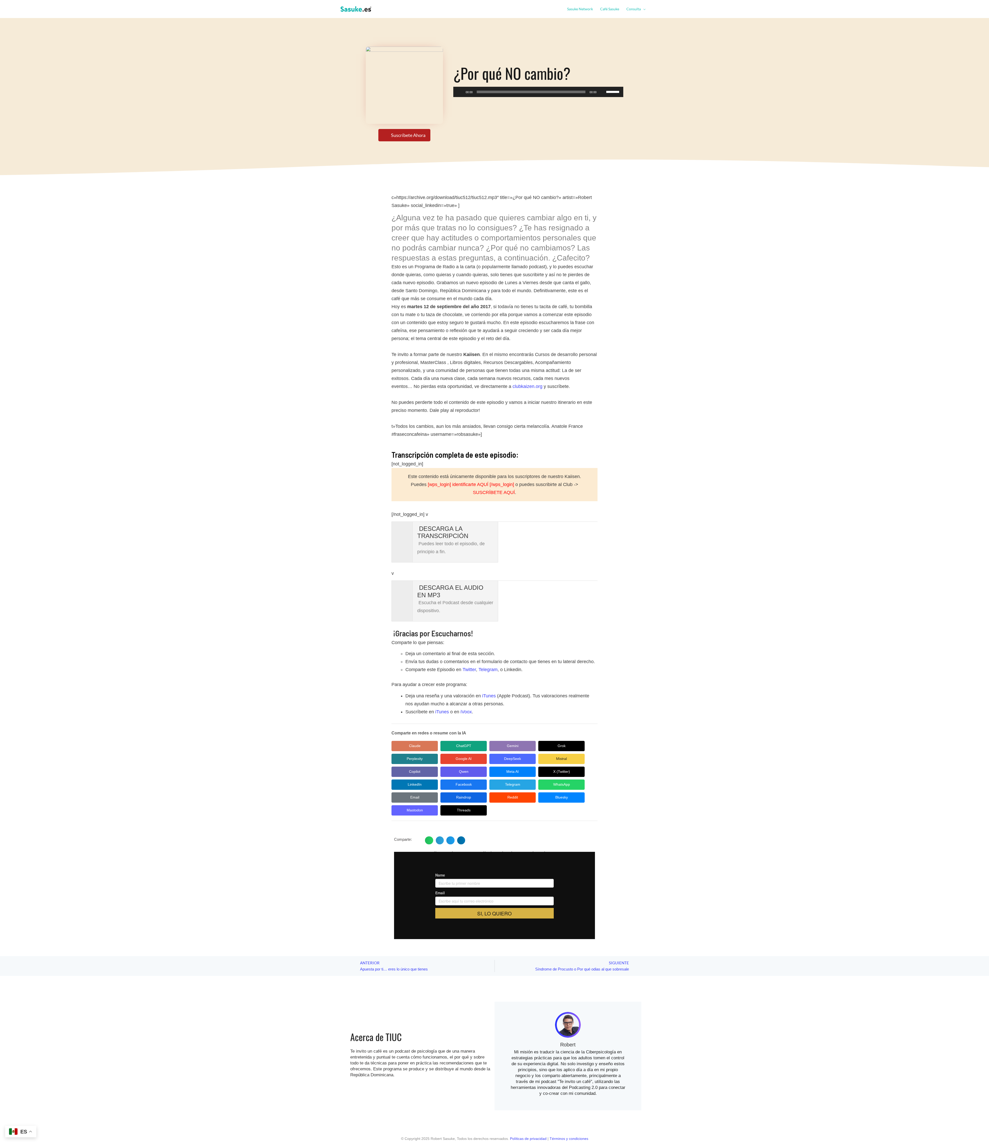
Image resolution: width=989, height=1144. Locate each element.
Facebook (464, 784)
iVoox (466, 711)
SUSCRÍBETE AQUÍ (494, 492)
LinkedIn (415, 784)
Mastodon (415, 810)
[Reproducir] (460, 91)
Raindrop (463, 797)
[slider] (613, 91)
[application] (538, 92)
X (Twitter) (561, 771)
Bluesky (561, 797)
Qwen (463, 771)
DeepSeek (512, 759)
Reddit (512, 797)
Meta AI (512, 771)
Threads (464, 810)
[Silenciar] (602, 91)
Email (414, 797)
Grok (562, 746)
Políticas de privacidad (528, 1139)
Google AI (464, 759)
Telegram (488, 669)
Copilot (414, 771)
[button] (643, 9)
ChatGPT (463, 746)
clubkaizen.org (527, 386)
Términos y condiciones (569, 1139)
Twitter (469, 669)
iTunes (489, 695)
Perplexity (415, 759)
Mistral (561, 759)
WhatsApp (561, 784)
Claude (415, 746)
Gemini (512, 746)
